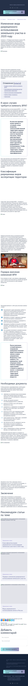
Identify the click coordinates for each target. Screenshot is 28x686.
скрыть (17, 83)
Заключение (7, 96)
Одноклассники (12, 7)
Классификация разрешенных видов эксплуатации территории (13, 90)
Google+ (17, 7)
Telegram (14, 7)
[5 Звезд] (24, 624)
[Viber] (7, 620)
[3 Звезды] (14, 624)
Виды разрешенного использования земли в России (13, 609)
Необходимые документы (10, 94)
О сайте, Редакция (7, 676)
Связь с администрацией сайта (18, 676)
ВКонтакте (10, 7)
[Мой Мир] (5, 620)
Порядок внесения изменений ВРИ (12, 92)
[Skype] (11, 620)
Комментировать (11, 649)
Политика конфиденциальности (14, 679)
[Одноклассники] (3, 620)
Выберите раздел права (11, 12)
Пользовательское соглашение (14, 677)
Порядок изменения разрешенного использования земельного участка (14, 577)
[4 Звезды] (19, 624)
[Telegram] (14, 620)
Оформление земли (7, 540)
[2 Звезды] (8, 624)
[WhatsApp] (9, 620)
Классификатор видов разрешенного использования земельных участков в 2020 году (13, 544)
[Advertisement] (13, 190)
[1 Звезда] (3, 624)
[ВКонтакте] (1, 620)
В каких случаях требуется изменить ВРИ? (13, 86)
